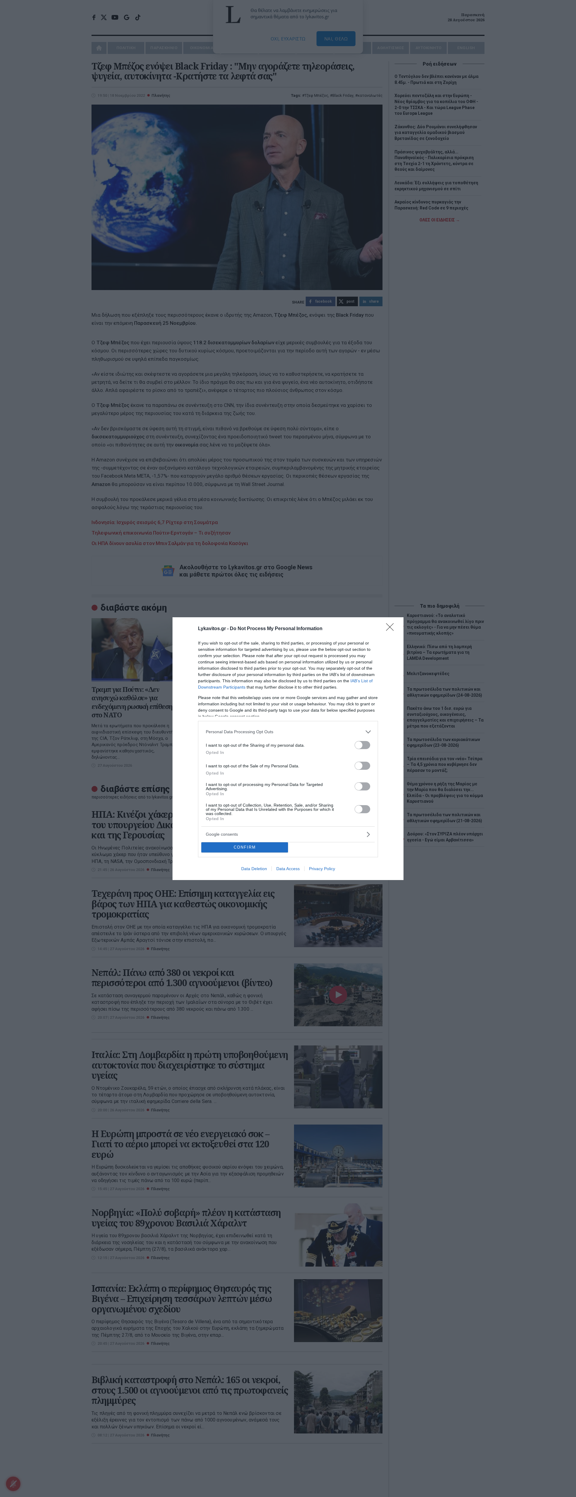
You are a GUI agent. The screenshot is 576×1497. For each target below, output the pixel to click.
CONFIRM (245, 847)
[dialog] (288, 748)
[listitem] (288, 732)
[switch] (362, 745)
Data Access (288, 868)
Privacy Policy (322, 868)
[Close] (392, 629)
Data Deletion (254, 868)
